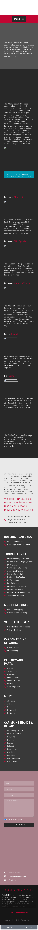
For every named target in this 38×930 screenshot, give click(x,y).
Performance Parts (14, 661)
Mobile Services (16, 605)
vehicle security (17, 622)
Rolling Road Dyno (18, 537)
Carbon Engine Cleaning (15, 641)
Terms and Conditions (19, 912)
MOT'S (8, 696)
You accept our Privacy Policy (14, 820)
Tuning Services (16, 554)
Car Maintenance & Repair (18, 724)
